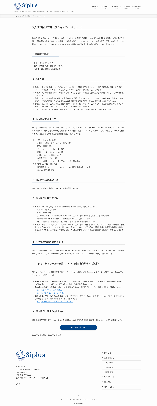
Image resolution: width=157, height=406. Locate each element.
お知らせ (107, 353)
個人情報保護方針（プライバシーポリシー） (84, 399)
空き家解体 (109, 367)
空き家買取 (109, 363)
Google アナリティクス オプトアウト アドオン (55, 302)
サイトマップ (63, 399)
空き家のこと (109, 358)
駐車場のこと (109, 377)
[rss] (78, 396)
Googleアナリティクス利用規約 (49, 290)
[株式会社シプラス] (25, 6)
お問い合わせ (109, 387)
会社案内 (107, 382)
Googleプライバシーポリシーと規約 (51, 293)
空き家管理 (109, 372)
